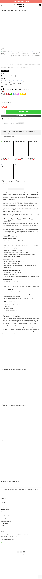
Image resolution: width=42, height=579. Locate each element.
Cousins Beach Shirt (19, 158)
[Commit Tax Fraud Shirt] (21, 171)
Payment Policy (4, 523)
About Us (3, 502)
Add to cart (23, 112)
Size (2, 86)
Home (2, 64)
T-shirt (11, 64)
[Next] (39, 30)
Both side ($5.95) (7, 102)
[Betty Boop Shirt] (35, 148)
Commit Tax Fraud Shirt (20, 181)
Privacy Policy (4, 507)
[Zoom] (2, 49)
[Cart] (40, 5)
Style (2, 78)
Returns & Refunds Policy (6, 504)
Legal (2, 528)
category (6, 133)
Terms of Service (5, 509)
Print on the (3, 97)
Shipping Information (6, 521)
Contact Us (3, 518)
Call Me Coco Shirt (5, 158)
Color (2, 91)
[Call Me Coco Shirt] (7, 148)
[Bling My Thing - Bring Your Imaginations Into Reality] (21, 5)
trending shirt (21, 123)
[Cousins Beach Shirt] (21, 148)
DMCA (2, 525)
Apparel (7, 64)
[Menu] (1, 5)
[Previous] (3, 30)
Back (5, 100)
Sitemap (3, 511)
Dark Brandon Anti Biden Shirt (7, 181)
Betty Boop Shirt (31, 158)
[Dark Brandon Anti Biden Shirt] (7, 171)
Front (5, 99)
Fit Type (3, 73)
